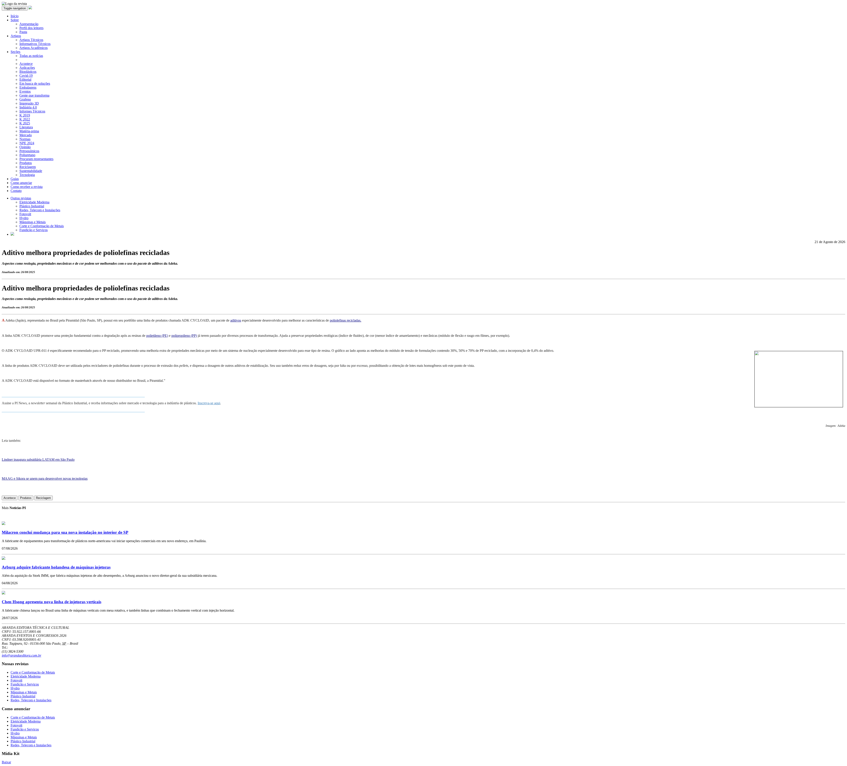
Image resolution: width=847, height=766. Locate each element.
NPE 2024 (26, 143)
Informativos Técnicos (35, 44)
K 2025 (24, 123)
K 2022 (24, 119)
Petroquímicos (29, 151)
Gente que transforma (34, 95)
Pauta (23, 32)
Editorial (25, 79)
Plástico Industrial (31, 206)
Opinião (25, 147)
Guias (15, 179)
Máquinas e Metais (32, 222)
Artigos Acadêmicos (33, 48)
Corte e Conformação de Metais (41, 226)
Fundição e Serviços (33, 230)
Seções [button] (15, 52)
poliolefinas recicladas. (345, 320)
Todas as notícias (31, 56)
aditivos (235, 320)
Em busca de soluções (34, 83)
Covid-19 (26, 75)
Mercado (25, 135)
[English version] (12, 234)
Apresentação (28, 24)
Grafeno (25, 99)
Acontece (26, 64)
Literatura (26, 127)
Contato (16, 191)
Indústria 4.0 (28, 107)
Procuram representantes (36, 159)
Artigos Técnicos (31, 40)
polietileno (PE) (157, 335)
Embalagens (27, 87)
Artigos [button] (16, 36)
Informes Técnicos (32, 111)
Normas (24, 139)
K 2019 (24, 115)
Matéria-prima (29, 131)
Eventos (25, 91)
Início (15, 16)
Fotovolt (25, 214)
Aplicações (27, 67)
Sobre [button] (15, 20)
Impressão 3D (29, 103)
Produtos (25, 163)
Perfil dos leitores (31, 28)
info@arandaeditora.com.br (21, 655)
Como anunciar (21, 183)
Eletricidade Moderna (34, 202)
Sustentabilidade (30, 171)
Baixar (6, 762)
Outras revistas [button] (21, 198)
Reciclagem (27, 167)
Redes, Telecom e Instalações (39, 210)
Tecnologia (27, 175)
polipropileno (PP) (184, 335)
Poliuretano (27, 155)
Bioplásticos (27, 71)
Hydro (23, 218)
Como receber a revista (27, 187)
